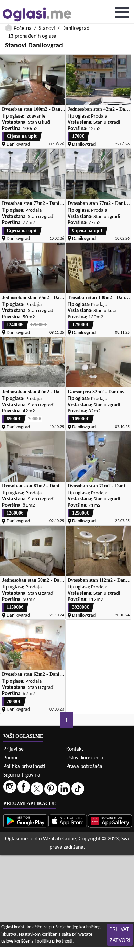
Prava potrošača (84, 766)
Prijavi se (13, 749)
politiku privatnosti (54, 941)
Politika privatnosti (24, 766)
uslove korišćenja (17, 941)
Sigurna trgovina (21, 775)
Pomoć (11, 758)
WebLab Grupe (59, 839)
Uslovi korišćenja (84, 758)
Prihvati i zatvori (120, 934)
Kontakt (74, 749)
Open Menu (122, 12)
